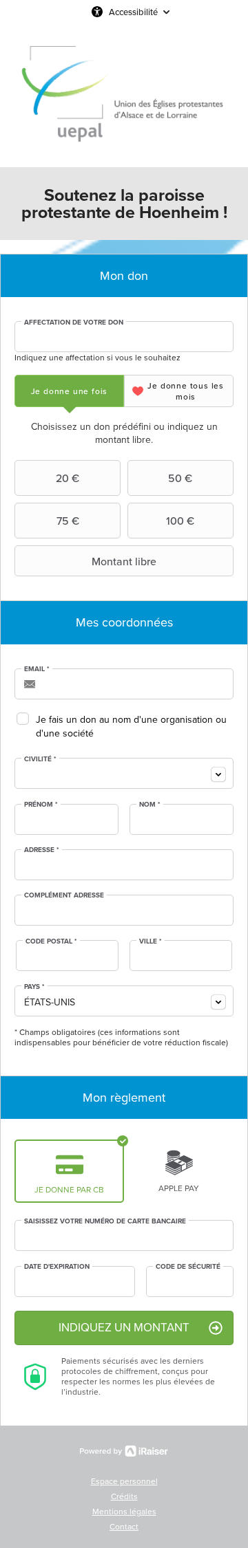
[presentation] (69, 390)
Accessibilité (133, 12)
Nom (150, 804)
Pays (34, 987)
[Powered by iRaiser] (124, 1451)
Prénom (41, 804)
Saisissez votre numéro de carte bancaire (105, 1221)
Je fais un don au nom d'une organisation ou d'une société (131, 726)
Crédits (124, 1496)
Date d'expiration (57, 1267)
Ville (150, 941)
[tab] (69, 391)
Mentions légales (124, 1511)
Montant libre (124, 561)
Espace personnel (124, 1481)
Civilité (40, 759)
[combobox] (124, 773)
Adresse (41, 850)
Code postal (51, 941)
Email (37, 669)
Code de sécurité (188, 1267)
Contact (124, 1526)
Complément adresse (64, 895)
